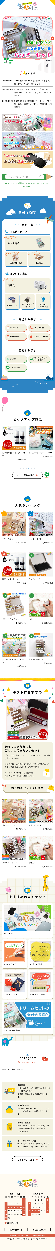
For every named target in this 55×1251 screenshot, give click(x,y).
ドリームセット (11, 183)
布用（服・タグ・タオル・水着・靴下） (40, 359)
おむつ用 (13, 359)
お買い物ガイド (16, 1230)
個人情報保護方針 (38, 1236)
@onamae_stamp (27, 1062)
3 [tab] (26, 62)
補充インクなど (43, 183)
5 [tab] (31, 62)
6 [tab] (34, 62)
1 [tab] (20, 62)
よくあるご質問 (39, 1230)
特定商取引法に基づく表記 (19, 1236)
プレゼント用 (14, 327)
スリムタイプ (27, 187)
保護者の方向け (15, 336)
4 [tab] (29, 62)
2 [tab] (23, 62)
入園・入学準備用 (39, 327)
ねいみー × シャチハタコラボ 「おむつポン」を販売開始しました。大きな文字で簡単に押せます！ (33, 92)
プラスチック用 (15, 367)
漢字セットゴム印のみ (27, 183)
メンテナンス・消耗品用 (41, 336)
